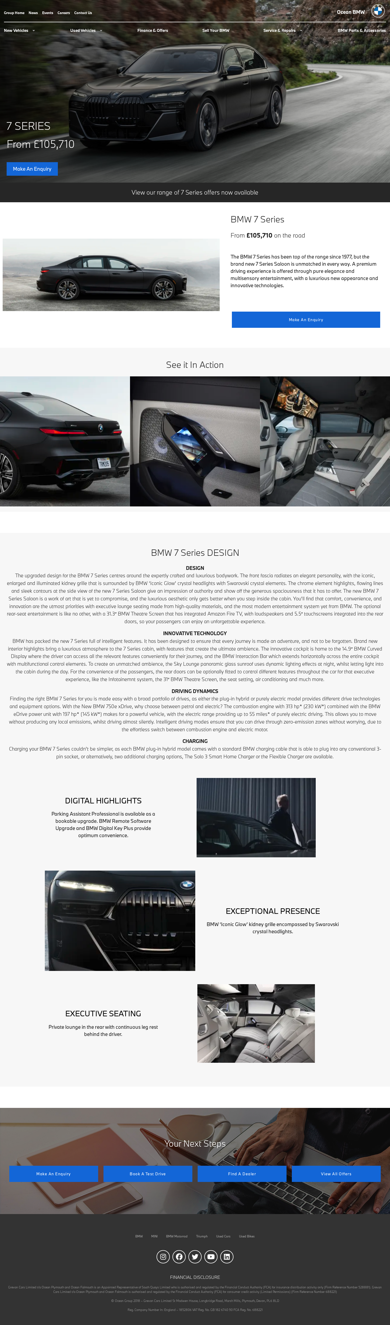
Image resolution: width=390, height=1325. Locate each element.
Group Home (14, 13)
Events (47, 13)
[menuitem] (16, 13)
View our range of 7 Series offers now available (195, 192)
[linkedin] (226, 1256)
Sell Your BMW (215, 31)
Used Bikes (247, 1236)
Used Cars (223, 1236)
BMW (139, 1236)
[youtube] (211, 1256)
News (33, 13)
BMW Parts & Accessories (362, 31)
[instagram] (163, 1256)
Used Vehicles (83, 31)
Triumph (202, 1236)
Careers (64, 13)
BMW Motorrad (177, 1236)
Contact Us (83, 13)
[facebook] (179, 1256)
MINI (154, 1236)
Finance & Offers (152, 31)
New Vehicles (16, 31)
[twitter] (195, 1256)
